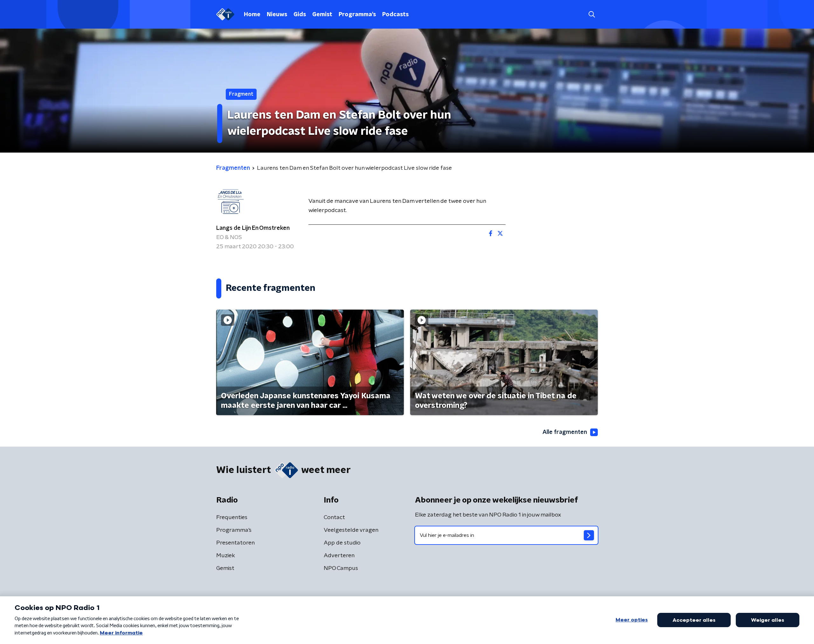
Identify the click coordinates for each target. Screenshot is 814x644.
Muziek (225, 555)
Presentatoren (235, 543)
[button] (591, 14)
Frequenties (231, 517)
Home (252, 14)
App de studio (342, 543)
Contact (334, 517)
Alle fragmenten (564, 432)
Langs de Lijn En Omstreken (253, 228)
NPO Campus (341, 568)
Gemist (322, 14)
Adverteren (339, 555)
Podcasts (395, 14)
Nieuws (277, 14)
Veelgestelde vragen (351, 530)
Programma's (357, 14)
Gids (299, 14)
